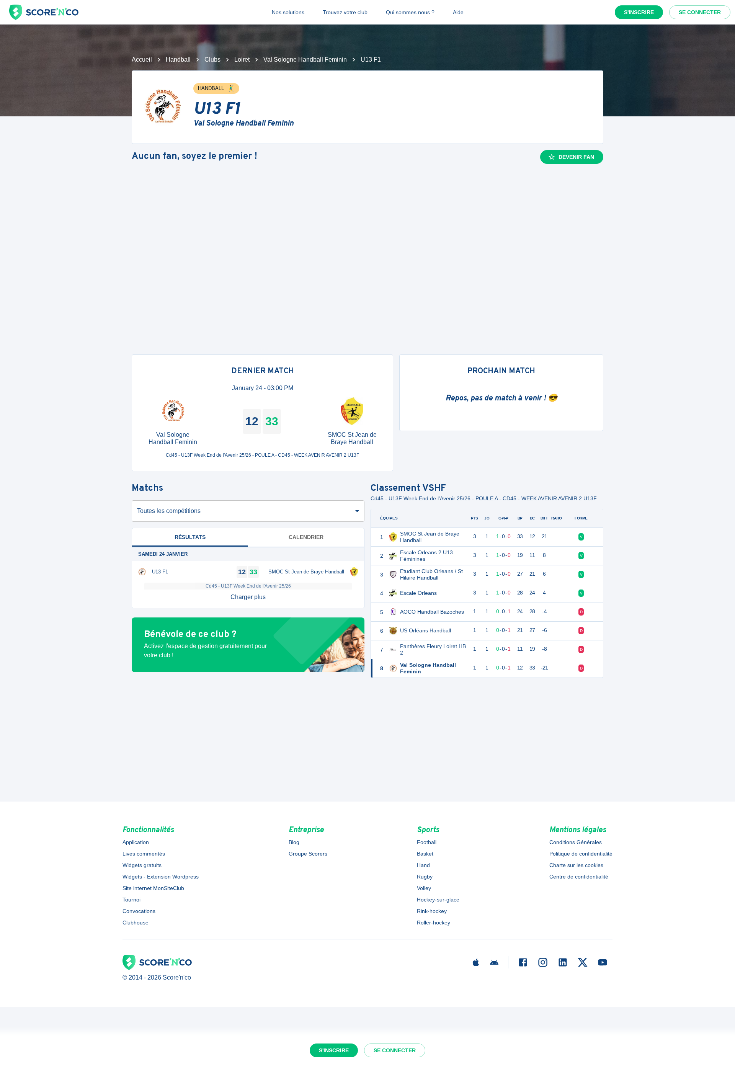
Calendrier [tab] (306, 537)
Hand (423, 865)
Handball (178, 59)
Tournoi (131, 900)
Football (426, 842)
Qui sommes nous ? (410, 12)
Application (135, 842)
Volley (424, 888)
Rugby (425, 877)
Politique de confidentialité (580, 854)
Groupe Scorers (308, 854)
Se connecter (700, 12)
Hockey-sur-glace (438, 900)
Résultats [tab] (190, 537)
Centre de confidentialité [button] (578, 877)
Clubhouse (135, 922)
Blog (294, 842)
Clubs (212, 59)
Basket (425, 854)
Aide (458, 12)
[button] (248, 597)
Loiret (242, 59)
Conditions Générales (575, 842)
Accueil (142, 59)
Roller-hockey (433, 922)
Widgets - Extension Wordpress (160, 877)
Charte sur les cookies (576, 865)
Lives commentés (143, 854)
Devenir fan (576, 157)
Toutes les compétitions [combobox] (169, 511)
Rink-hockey (432, 911)
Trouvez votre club (345, 12)
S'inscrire (639, 12)
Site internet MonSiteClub (153, 888)
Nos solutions (288, 12)
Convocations (138, 911)
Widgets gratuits (142, 865)
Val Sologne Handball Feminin (305, 59)
